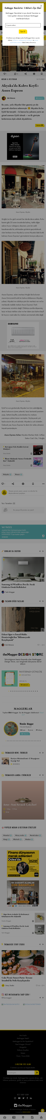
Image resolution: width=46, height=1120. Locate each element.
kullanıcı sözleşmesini (19, 40)
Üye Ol (22, 32)
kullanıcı (29, 40)
